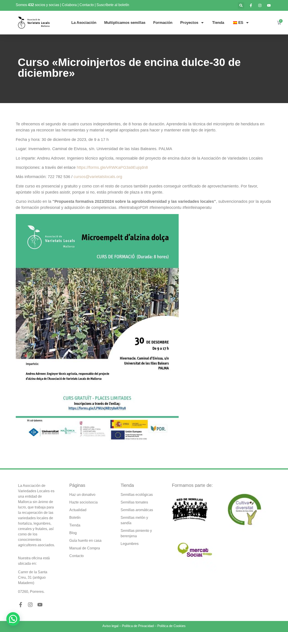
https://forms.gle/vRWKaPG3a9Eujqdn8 (112, 167)
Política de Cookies (171, 626)
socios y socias (47, 5)
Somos (22, 5)
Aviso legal (110, 626)
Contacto (86, 5)
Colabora (69, 5)
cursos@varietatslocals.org (98, 176)
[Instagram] (30, 604)
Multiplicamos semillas (124, 22)
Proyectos (189, 22)
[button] (241, 5)
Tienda (218, 22)
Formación (162, 22)
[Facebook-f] (20, 604)
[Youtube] (40, 604)
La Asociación (83, 22)
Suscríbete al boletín (113, 5)
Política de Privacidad (138, 626)
